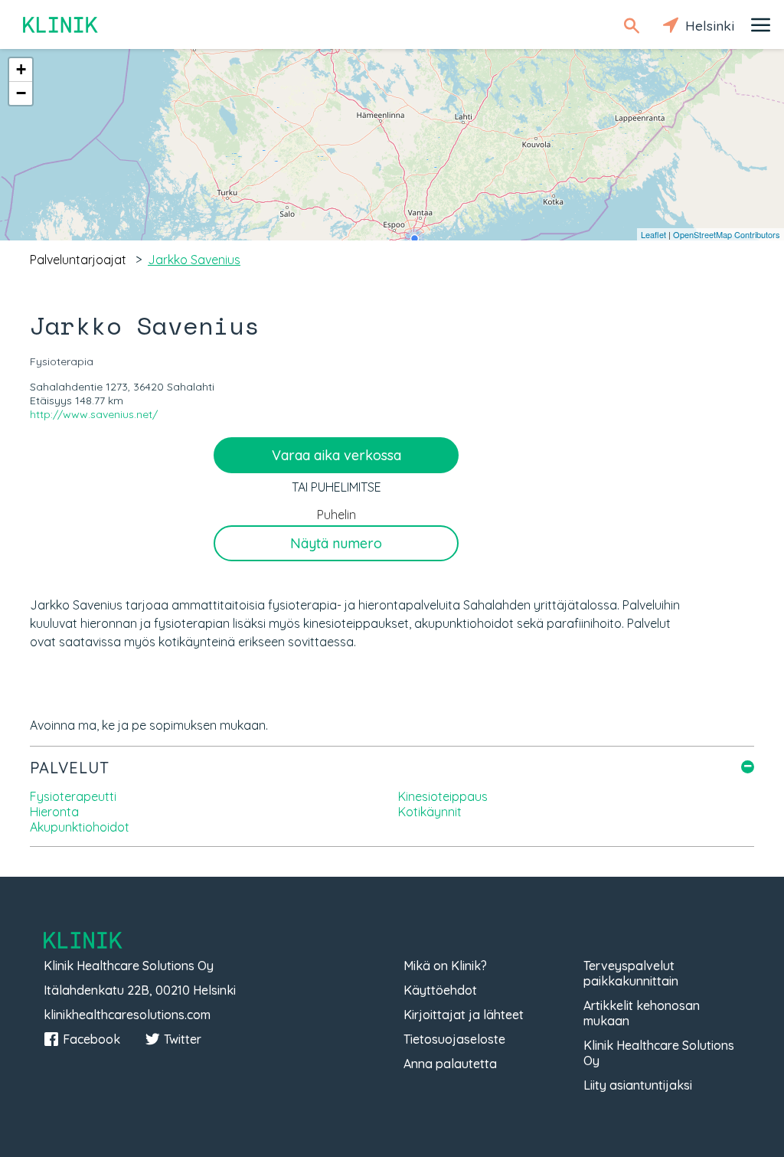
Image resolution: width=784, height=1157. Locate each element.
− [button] (21, 93)
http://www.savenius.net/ (94, 414)
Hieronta (54, 811)
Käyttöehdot (440, 990)
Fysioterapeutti (73, 796)
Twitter (182, 1039)
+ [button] (21, 69)
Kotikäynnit (430, 811)
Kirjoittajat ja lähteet (463, 1014)
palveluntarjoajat (78, 259)
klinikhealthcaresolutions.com (127, 1014)
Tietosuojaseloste (454, 1039)
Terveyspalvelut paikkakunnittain (630, 973)
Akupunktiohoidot (79, 827)
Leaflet (653, 234)
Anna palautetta (450, 1063)
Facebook (91, 1039)
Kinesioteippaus (443, 796)
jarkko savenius (194, 259)
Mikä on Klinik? (445, 965)
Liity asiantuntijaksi (637, 1085)
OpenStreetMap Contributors (726, 234)
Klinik (61, 25)
